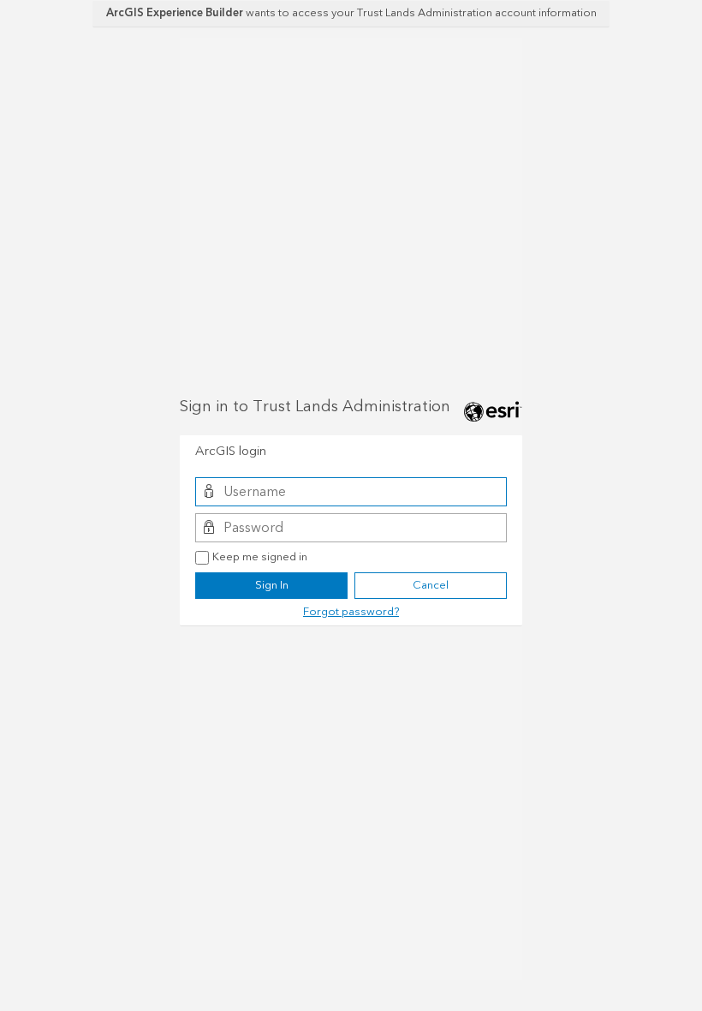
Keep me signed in (259, 557)
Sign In (272, 585)
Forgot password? (351, 611)
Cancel (431, 585)
